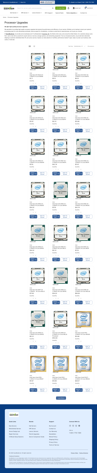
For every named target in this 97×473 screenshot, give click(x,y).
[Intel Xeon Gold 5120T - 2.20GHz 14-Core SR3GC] (84, 364)
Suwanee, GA (45, 34)
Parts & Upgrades (34, 434)
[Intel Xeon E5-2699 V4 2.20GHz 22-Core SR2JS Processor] (61, 319)
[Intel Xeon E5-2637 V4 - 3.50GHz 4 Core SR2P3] (84, 61)
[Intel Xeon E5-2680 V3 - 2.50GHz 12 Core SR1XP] (84, 147)
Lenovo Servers (33, 431)
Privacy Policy (53, 442)
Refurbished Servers (15, 428)
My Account (52, 426)
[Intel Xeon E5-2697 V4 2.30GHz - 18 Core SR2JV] (38, 276)
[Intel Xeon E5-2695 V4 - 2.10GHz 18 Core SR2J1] (61, 233)
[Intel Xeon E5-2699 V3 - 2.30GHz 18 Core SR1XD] (38, 319)
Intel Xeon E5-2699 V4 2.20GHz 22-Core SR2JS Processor (59, 334)
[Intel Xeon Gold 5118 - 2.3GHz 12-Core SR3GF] (38, 364)
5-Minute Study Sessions (16, 437)
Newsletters (52, 434)
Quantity (32, 80)
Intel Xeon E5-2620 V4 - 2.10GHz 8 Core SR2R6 (37, 75)
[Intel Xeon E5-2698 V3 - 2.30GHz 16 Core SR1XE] (61, 276)
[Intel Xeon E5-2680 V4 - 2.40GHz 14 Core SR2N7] (38, 190)
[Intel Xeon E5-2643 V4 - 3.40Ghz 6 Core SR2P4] (61, 104)
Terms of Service (54, 445)
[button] (88, 8)
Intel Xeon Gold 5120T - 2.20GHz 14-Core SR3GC (82, 378)
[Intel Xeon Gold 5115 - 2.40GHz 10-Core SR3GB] (84, 319)
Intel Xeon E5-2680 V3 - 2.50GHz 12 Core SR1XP (82, 161)
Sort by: (71, 46)
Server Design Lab (14, 431)
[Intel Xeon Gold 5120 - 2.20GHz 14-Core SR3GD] (61, 364)
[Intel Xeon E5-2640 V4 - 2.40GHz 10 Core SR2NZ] (38, 104)
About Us (22, 2)
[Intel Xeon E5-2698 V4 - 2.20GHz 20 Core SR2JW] (84, 276)
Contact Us (52, 428)
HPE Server (32, 428)
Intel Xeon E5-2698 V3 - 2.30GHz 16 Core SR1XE (59, 290)
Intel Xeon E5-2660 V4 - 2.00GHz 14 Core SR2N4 (37, 161)
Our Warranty (53, 431)
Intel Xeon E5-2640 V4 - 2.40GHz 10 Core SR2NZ (37, 118)
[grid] (29, 46)
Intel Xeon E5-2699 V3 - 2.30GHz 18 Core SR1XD (37, 333)
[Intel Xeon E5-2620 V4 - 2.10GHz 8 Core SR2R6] (38, 61)
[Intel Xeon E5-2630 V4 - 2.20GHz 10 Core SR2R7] (61, 61)
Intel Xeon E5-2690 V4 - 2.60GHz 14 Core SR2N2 (82, 204)
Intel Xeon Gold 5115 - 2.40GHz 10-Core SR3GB (82, 333)
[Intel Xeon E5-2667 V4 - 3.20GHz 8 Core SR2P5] (61, 147)
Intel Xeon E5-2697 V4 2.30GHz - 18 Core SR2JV (37, 290)
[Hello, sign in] (68, 8)
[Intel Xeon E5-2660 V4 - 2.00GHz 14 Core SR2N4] (38, 147)
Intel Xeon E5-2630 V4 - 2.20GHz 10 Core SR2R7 (59, 75)
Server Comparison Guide (36, 437)
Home (4, 17)
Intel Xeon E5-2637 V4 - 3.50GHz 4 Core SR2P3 (82, 75)
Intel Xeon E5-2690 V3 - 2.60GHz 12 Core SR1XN (59, 204)
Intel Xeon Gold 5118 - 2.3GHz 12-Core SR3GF (36, 378)
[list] (34, 46)
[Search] (52, 8)
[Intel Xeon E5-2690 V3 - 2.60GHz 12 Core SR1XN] (61, 190)
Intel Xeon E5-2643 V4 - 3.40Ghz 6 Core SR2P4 (59, 118)
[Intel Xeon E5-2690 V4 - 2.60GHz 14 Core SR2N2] (84, 190)
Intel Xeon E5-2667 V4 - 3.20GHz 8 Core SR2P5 (59, 161)
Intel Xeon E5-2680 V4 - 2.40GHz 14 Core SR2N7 (37, 204)
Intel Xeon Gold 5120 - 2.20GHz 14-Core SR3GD (59, 378)
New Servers (12, 426)
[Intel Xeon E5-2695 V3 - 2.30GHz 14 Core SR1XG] (38, 233)
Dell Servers (32, 426)
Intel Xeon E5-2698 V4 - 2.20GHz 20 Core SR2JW (82, 290)
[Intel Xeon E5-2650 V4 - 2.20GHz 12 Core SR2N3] (84, 104)
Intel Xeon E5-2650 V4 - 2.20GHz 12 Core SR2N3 (82, 118)
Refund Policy (53, 437)
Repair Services (13, 434)
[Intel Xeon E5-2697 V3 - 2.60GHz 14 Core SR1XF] (84, 233)
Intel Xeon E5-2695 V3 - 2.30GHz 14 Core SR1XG (37, 247)
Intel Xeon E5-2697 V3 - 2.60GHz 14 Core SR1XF (82, 247)
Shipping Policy (53, 439)
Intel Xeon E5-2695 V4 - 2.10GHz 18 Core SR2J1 (59, 247)
